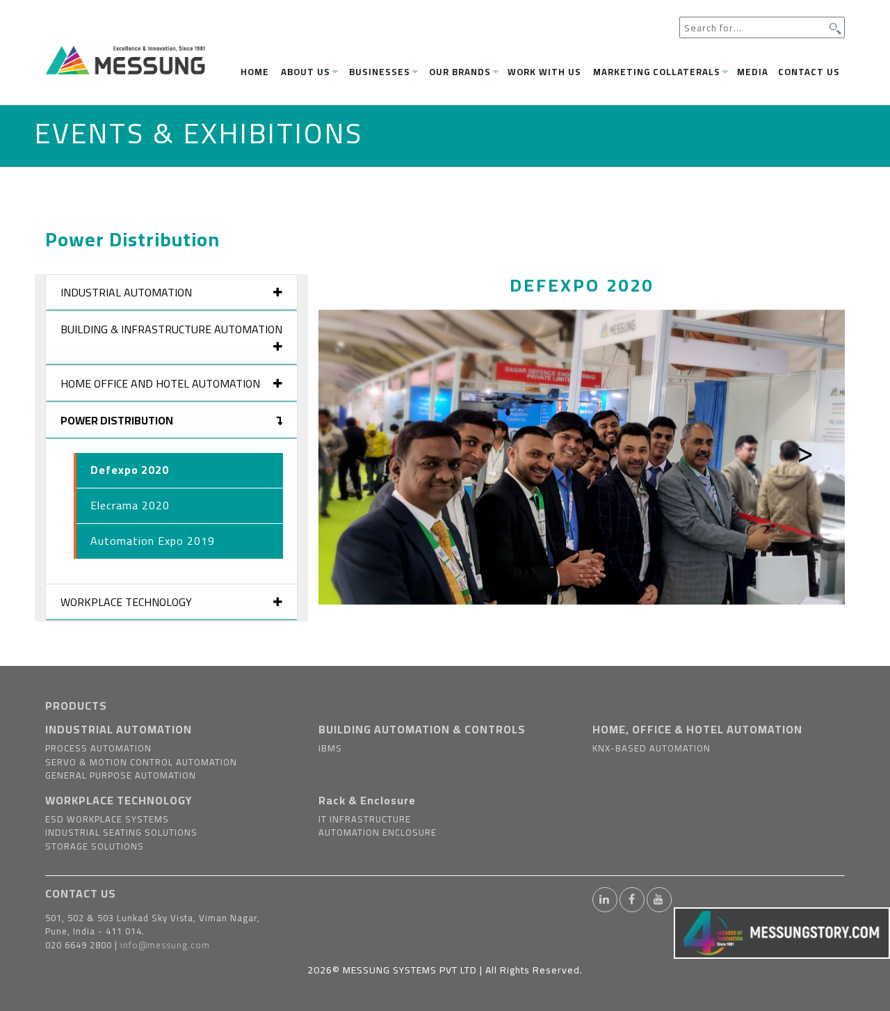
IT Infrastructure (364, 819)
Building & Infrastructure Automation (171, 329)
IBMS (330, 748)
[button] (357, 457)
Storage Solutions (94, 846)
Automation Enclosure (377, 832)
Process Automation (98, 748)
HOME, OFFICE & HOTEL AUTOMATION (697, 729)
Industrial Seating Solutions (121, 832)
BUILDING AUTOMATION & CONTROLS (422, 729)
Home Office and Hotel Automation (160, 383)
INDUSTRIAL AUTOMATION (118, 729)
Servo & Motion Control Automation (141, 762)
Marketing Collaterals (656, 71)
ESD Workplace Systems (107, 819)
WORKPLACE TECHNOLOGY (119, 800)
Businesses (379, 71)
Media (752, 71)
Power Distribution (116, 420)
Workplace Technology (126, 601)
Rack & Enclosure (367, 800)
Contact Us (809, 71)
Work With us (544, 71)
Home (255, 71)
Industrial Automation (126, 292)
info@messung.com (165, 945)
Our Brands (460, 71)
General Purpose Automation (120, 775)
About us (305, 71)
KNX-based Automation (651, 748)
